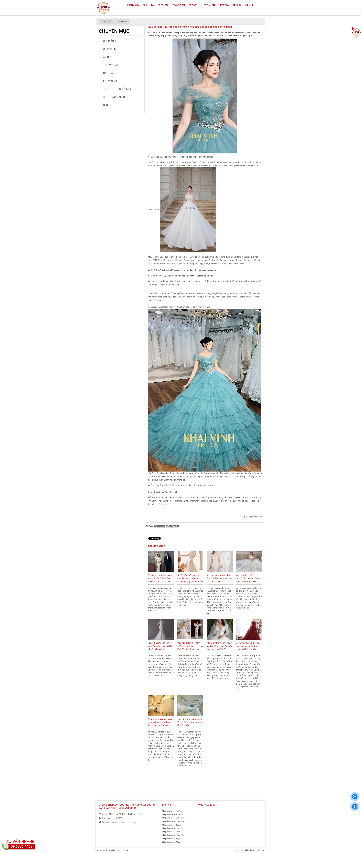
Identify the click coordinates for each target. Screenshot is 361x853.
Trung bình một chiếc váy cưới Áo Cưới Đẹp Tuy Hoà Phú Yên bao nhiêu (160, 646)
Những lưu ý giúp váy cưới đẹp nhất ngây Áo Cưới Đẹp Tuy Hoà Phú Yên (160, 722)
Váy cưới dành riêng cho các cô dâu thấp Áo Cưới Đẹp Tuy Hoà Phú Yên (247, 578)
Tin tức (237, 5)
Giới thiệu (148, 5)
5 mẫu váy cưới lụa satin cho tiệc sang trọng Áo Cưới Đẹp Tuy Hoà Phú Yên (190, 578)
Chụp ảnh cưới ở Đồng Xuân (173, 821)
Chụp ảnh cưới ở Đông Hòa (173, 835)
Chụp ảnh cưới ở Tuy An (171, 825)
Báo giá (224, 5)
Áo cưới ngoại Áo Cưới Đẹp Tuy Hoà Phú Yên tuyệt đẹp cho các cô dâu (220, 578)
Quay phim (179, 5)
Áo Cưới (193, 5)
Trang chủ (133, 5)
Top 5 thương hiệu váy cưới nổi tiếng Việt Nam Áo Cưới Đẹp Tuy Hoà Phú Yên (219, 646)
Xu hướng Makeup (114, 97)
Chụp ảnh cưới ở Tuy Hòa (172, 814)
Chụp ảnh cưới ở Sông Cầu (173, 818)
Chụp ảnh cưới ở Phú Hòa (172, 832)
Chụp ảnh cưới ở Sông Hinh (173, 842)
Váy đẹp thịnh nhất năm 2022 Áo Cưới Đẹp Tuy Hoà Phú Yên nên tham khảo (190, 646)
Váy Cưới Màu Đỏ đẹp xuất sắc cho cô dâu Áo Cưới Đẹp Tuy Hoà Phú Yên (248, 646)
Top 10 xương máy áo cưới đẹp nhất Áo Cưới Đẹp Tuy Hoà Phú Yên (190, 722)
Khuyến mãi (110, 81)
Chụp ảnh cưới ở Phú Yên (172, 811)
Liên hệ (249, 5)
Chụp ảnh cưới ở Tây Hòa (172, 839)
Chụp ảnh (163, 5)
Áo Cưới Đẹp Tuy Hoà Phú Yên (166, 526)
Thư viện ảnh (208, 5)
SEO (105, 105)
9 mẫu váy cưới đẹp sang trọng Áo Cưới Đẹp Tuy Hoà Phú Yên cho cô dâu (160, 578)
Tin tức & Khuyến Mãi (117, 89)
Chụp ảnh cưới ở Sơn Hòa (172, 828)
